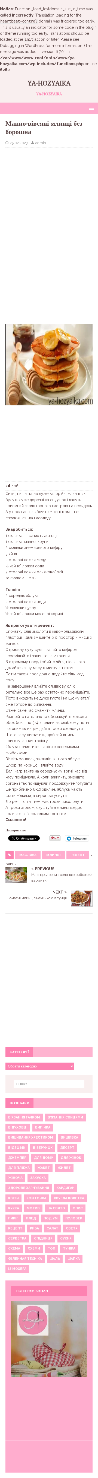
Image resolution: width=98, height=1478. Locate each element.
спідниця (43, 1238)
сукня (66, 1238)
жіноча (15, 1178)
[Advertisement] (49, 187)
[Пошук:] (49, 1084)
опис (78, 1208)
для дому (43, 1158)
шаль (55, 1259)
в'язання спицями (65, 1117)
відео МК (16, 1148)
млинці (53, 855)
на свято (56, 1208)
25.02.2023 (19, 143)
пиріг (13, 1218)
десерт (67, 1148)
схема (14, 1248)
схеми (34, 1248)
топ (51, 1248)
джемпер (17, 1158)
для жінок (71, 1158)
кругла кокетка (69, 1198)
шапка (74, 1259)
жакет (43, 1168)
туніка (69, 1248)
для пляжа (19, 1168)
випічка (42, 1127)
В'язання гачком (24, 1117)
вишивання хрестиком (30, 1137)
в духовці (17, 1127)
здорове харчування (28, 1188)
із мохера (17, 1269)
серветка (17, 1238)
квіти (13, 1198)
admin (40, 143)
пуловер (73, 1218)
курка (13, 1208)
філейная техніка (25, 1259)
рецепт (78, 855)
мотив (33, 1208)
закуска (38, 1178)
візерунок (43, 1148)
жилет (64, 1168)
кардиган (66, 1188)
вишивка (69, 1137)
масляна (27, 855)
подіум (51, 1218)
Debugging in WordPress (22, 45)
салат (52, 1228)
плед (31, 1218)
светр (72, 1228)
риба (34, 1228)
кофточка (36, 1198)
